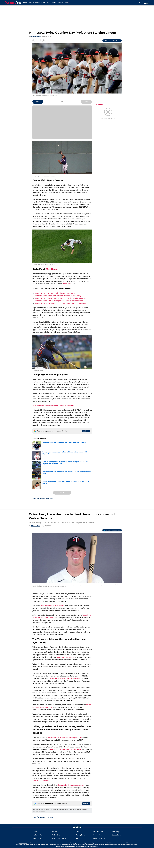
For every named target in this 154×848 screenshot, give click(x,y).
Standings (46, 3)
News (25, 3)
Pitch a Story (56, 835)
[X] (143, 2)
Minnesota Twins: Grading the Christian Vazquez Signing (55, 293)
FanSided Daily (38, 835)
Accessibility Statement (60, 838)
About (35, 832)
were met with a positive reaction (52, 606)
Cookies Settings (99, 838)
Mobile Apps (116, 832)
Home (34, 498)
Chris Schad (35, 526)
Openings (55, 832)
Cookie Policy (116, 835)
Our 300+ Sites (98, 832)
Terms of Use (97, 835)
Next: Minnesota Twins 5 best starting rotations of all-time (53, 406)
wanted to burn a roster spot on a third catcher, (65, 749)
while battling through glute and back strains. (66, 678)
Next (86, 102)
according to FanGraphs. (41, 781)
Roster (54, 3)
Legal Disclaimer (38, 838)
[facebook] (139, 2)
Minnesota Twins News (45, 498)
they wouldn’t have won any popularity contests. (65, 737)
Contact (78, 832)
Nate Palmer (36, 36)
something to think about (65, 657)
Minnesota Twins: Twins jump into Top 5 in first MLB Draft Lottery (58, 296)
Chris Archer (67, 284)
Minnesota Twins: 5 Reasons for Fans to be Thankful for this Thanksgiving (61, 303)
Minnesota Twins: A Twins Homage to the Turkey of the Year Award (59, 301)
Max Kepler (52, 269)
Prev (37, 102)
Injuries (60, 3)
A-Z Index (79, 838)
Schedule (38, 3)
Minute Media (23, 843)
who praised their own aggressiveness (70, 785)
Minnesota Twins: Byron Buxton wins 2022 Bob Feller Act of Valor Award (60, 298)
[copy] (43, 40)
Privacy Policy (80, 835)
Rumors (31, 3)
